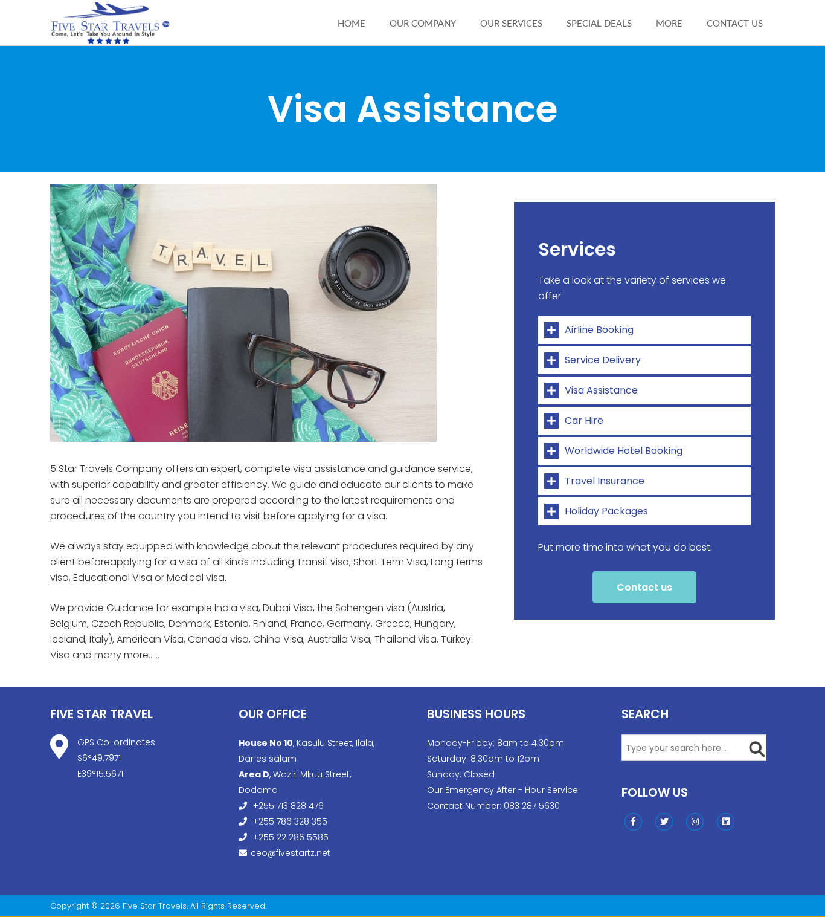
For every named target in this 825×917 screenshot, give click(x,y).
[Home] (110, 22)
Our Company (423, 23)
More (669, 23)
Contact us (735, 23)
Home (351, 23)
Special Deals (599, 23)
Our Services (511, 23)
